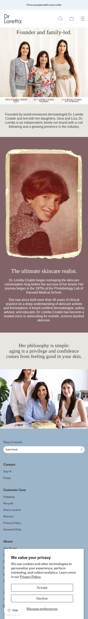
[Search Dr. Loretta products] (61, 19)
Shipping (9, 497)
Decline (42, 598)
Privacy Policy (12, 523)
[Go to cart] (72, 19)
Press (7, 478)
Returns (8, 516)
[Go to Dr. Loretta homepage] (13, 18)
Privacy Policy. (30, 576)
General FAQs (12, 529)
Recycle (8, 503)
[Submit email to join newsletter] (80, 449)
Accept (42, 587)
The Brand (10, 548)
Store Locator (12, 510)
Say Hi (7, 471)
